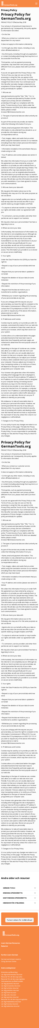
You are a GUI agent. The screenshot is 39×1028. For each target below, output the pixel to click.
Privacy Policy (24, 1018)
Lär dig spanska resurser (10, 997)
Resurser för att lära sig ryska (11, 977)
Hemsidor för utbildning (13, 903)
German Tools (9, 888)
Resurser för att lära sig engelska (13, 979)
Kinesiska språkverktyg (13, 893)
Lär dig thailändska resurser (11, 1002)
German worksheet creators (11, 959)
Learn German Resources (10, 943)
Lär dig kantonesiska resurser (11, 974)
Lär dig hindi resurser (8, 993)
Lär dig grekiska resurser (10, 990)
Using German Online (8, 961)
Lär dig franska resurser (9, 1004)
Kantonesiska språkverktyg (15, 898)
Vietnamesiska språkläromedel (12, 981)
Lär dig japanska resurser (10, 984)
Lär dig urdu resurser (8, 995)
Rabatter (4, 946)
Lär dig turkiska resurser (10, 988)
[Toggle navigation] (36, 3)
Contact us (21, 1020)
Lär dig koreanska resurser (10, 986)
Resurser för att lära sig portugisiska (14, 999)
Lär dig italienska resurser (10, 1006)
